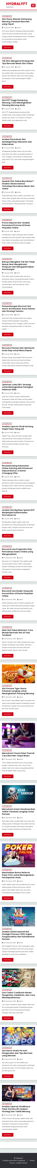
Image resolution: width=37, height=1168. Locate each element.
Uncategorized (7, 16)
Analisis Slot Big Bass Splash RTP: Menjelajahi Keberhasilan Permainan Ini (18, 512)
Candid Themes (21, 1163)
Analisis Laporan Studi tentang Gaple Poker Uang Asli (17, 427)
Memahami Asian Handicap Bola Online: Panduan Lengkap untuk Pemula (18, 811)
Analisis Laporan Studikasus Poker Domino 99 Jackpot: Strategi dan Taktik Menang (16, 1109)
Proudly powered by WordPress (14, 1160)
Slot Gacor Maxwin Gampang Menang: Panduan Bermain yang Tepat (17, 21)
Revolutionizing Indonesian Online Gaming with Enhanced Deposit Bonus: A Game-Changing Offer (17, 469)
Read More (7, 47)
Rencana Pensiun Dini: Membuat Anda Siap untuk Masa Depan (18, 349)
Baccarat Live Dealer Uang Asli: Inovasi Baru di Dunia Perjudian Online (17, 593)
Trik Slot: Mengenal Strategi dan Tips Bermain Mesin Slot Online (18, 62)
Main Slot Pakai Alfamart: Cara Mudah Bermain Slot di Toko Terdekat (17, 632)
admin (19, 27)
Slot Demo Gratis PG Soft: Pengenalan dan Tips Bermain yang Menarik (17, 1053)
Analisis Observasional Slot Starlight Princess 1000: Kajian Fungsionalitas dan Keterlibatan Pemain (18, 935)
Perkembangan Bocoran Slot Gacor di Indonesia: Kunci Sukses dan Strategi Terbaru (18, 309)
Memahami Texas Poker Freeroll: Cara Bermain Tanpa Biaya (18, 754)
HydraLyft (16, 3)
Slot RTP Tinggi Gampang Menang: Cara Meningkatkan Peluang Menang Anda (16, 103)
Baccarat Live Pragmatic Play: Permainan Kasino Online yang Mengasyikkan (17, 552)
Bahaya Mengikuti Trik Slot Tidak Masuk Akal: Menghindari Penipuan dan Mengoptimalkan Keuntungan (18, 265)
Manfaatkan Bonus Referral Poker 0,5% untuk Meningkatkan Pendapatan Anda (18, 875)
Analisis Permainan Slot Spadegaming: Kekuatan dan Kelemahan (17, 142)
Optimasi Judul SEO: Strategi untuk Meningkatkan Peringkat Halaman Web (17, 387)
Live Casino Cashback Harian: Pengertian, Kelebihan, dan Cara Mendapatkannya (18, 995)
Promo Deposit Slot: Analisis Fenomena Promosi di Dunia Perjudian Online (16, 225)
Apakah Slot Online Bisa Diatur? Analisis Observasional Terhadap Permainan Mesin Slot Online (18, 185)
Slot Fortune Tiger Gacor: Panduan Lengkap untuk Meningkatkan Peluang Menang (18, 691)
